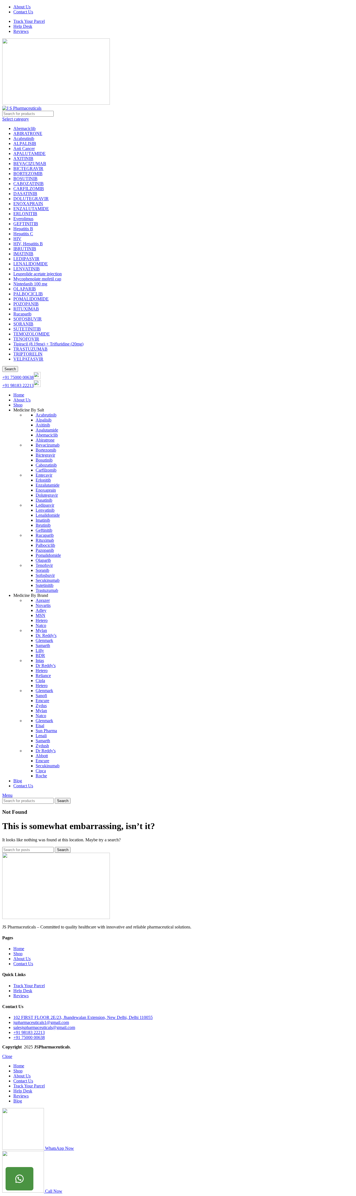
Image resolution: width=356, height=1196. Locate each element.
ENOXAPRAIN (28, 203)
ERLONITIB (25, 213)
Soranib (42, 570)
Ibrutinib (43, 525)
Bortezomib (46, 450)
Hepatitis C (23, 233)
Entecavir (44, 475)
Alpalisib (43, 420)
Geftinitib (44, 530)
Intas (40, 660)
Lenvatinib (45, 510)
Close (7, 1056)
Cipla (40, 680)
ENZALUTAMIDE (31, 208)
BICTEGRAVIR (28, 168)
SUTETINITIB (27, 329)
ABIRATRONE (27, 133)
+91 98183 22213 (18, 385)
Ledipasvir (45, 505)
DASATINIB (25, 193)
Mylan (41, 630)
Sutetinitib (44, 585)
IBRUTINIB (24, 248)
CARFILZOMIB (28, 188)
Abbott (42, 755)
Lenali (41, 735)
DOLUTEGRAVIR (31, 198)
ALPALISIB (24, 143)
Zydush (42, 745)
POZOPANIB (26, 304)
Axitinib (43, 425)
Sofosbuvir (45, 575)
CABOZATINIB (28, 183)
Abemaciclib (24, 128)
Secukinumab (48, 580)
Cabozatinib (46, 465)
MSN (40, 615)
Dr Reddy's (46, 665)
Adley (41, 610)
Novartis (43, 605)
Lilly (40, 650)
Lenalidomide (48, 515)
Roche (41, 775)
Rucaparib (22, 314)
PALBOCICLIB (28, 293)
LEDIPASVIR (26, 258)
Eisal (40, 725)
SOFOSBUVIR (27, 319)
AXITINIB (23, 158)
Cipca (41, 770)
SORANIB (23, 324)
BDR (40, 655)
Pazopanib (45, 550)
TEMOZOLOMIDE (31, 334)
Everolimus (23, 218)
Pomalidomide (48, 555)
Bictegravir (45, 455)
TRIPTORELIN (28, 354)
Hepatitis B (23, 228)
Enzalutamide (48, 485)
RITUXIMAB (26, 309)
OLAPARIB (24, 288)
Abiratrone (45, 440)
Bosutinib (44, 460)
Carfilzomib (46, 470)
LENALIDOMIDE (30, 263)
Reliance (43, 675)
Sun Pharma (46, 730)
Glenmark (44, 640)
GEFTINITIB (25, 223)
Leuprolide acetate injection (37, 273)
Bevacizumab (48, 445)
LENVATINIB (26, 268)
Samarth (43, 645)
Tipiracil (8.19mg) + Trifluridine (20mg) (48, 344)
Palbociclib (45, 545)
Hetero (42, 620)
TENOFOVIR (26, 339)
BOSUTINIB (25, 178)
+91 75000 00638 (18, 377)
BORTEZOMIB (28, 173)
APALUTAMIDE (29, 153)
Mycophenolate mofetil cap (37, 278)
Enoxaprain (46, 490)
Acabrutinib (23, 138)
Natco (41, 625)
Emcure (42, 700)
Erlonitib (43, 480)
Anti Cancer (24, 148)
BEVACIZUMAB (29, 163)
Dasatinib (44, 500)
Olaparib (43, 560)
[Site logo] (56, 103)
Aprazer (43, 600)
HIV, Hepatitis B (28, 243)
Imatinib (43, 520)
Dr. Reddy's (46, 635)
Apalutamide (47, 430)
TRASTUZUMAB (30, 349)
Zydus (41, 705)
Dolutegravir (47, 495)
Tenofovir (44, 565)
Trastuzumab (47, 590)
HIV (17, 238)
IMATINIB (23, 253)
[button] (19, 1178)
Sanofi (41, 695)
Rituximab (45, 540)
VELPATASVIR (28, 359)
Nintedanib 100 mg (30, 283)
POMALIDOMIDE (31, 298)
